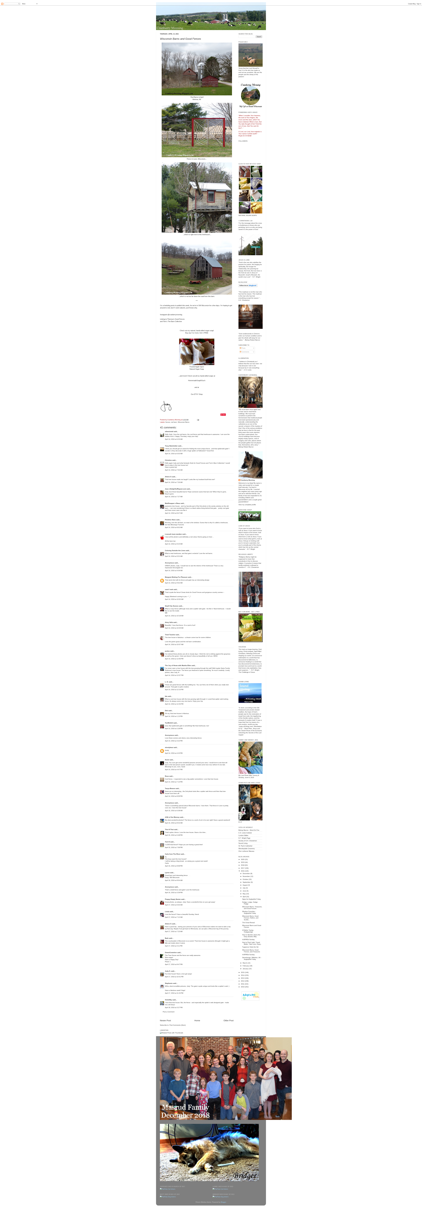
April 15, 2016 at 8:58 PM (174, 866)
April (244, 896)
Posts (243, 348)
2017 (243, 868)
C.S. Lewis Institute (245, 833)
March (245, 963)
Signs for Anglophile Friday (251, 899)
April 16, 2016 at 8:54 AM (174, 880)
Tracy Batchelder (171, 446)
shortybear (169, 747)
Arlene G (168, 477)
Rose (167, 776)
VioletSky (168, 1000)
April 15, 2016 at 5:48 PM (174, 835)
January (246, 969)
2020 (243, 859)
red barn (174, 422)
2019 (243, 862)
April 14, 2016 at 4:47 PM (174, 769)
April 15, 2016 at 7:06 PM (174, 847)
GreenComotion (171, 952)
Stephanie (169, 983)
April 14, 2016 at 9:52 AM (174, 583)
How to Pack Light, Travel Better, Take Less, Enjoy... (252, 943)
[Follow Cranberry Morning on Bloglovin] (247, 286)
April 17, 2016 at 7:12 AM (174, 917)
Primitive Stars (170, 520)
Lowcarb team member (173, 534)
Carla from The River (172, 854)
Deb (166, 710)
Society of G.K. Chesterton (247, 841)
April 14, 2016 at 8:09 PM (174, 796)
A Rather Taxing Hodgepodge (247, 931)
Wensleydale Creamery (246, 848)
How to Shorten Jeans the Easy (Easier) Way (251, 935)
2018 (243, 865)
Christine (168, 460)
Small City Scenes (171, 606)
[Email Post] (198, 420)
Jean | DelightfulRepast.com (175, 489)
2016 (243, 871)
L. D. (167, 682)
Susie (167, 760)
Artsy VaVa (169, 622)
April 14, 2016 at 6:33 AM (174, 439)
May (244, 894)
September (247, 882)
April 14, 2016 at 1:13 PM (174, 716)
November (246, 876)
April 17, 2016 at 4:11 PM (173, 946)
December (246, 873)
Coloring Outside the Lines (175, 550)
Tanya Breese (170, 788)
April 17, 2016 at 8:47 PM (174, 964)
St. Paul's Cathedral (245, 846)
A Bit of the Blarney (172, 817)
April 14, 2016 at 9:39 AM (174, 570)
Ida (166, 696)
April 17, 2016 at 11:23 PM (174, 993)
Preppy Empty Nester (173, 899)
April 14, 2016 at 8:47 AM (174, 513)
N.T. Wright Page (244, 838)
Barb (166, 938)
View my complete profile (247, 504)
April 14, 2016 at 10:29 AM (174, 628)
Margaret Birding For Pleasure (176, 577)
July (244, 888)
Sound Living (242, 843)
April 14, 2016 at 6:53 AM (174, 453)
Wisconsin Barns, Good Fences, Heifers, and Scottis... (250, 917)
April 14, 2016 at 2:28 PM (174, 728)
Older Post (229, 1020)
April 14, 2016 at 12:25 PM (174, 704)
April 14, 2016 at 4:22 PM (174, 741)
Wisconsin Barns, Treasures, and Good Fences (252, 907)
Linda (167, 911)
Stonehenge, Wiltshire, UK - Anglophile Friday (251, 958)
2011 (243, 984)
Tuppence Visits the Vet (250, 947)
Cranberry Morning (248, 480)
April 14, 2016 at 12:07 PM (174, 675)
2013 (243, 978)
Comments (245, 352)
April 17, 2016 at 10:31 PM (174, 977)
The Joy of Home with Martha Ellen (178, 665)
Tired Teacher (170, 635)
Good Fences (180, 319)
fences (168, 422)
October (246, 879)
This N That (169, 829)
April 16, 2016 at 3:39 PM (174, 892)
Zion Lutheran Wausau (246, 851)
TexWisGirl (169, 723)
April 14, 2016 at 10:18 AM (174, 616)
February (246, 966)
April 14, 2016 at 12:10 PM (174, 689)
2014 (243, 975)
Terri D (167, 842)
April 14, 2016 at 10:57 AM (174, 644)
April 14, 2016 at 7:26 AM (174, 482)
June (244, 891)
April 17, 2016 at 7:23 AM (174, 931)
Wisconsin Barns (183, 422)
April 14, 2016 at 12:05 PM (174, 659)
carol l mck (169, 589)
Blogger (223, 1202)
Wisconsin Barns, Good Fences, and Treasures (251, 951)
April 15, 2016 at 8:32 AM (174, 823)
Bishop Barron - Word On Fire (248, 830)
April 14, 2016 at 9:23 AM (174, 544)
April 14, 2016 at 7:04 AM (174, 470)
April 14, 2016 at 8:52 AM (174, 527)
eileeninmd (169, 431)
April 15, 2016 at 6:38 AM (174, 810)
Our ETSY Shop (197, 394)
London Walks (243, 835)
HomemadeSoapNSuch (196, 380)
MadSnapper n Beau (172, 503)
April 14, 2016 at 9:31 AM (174, 556)
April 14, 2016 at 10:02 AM (174, 599)
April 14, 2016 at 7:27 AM (174, 496)
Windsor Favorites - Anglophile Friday (249, 912)
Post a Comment (168, 1012)
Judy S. (168, 971)
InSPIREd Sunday (248, 939)
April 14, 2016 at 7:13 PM (174, 782)
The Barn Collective (175, 321)
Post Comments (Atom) (177, 1025)
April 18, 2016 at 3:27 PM (174, 1007)
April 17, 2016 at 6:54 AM (174, 905)
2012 (243, 981)
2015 (243, 972)
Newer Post (165, 1020)
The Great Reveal (248, 922)
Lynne (167, 872)
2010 (243, 987)
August (245, 885)
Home (197, 1020)
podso (167, 651)
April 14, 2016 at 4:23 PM (174, 753)
